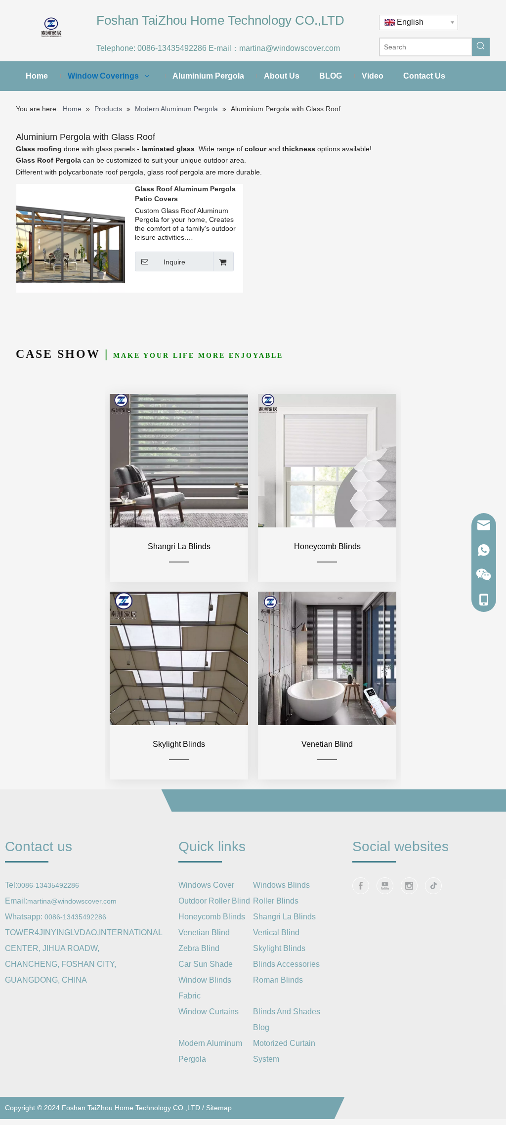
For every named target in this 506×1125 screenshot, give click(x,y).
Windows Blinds (281, 885)
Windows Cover (206, 885)
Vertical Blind (276, 932)
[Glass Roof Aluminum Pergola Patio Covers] (70, 238)
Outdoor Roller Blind (214, 901)
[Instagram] (409, 885)
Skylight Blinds (279, 948)
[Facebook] (360, 885)
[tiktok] (433, 885)
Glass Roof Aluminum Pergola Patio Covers (185, 194)
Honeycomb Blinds (211, 916)
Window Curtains (208, 1011)
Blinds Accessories (286, 964)
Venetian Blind (204, 932)
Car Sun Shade (205, 964)
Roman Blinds (278, 980)
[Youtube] (385, 885)
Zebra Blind (198, 948)
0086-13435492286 (172, 48)
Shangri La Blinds (284, 916)
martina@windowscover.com (289, 48)
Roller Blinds (275, 901)
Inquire (174, 262)
